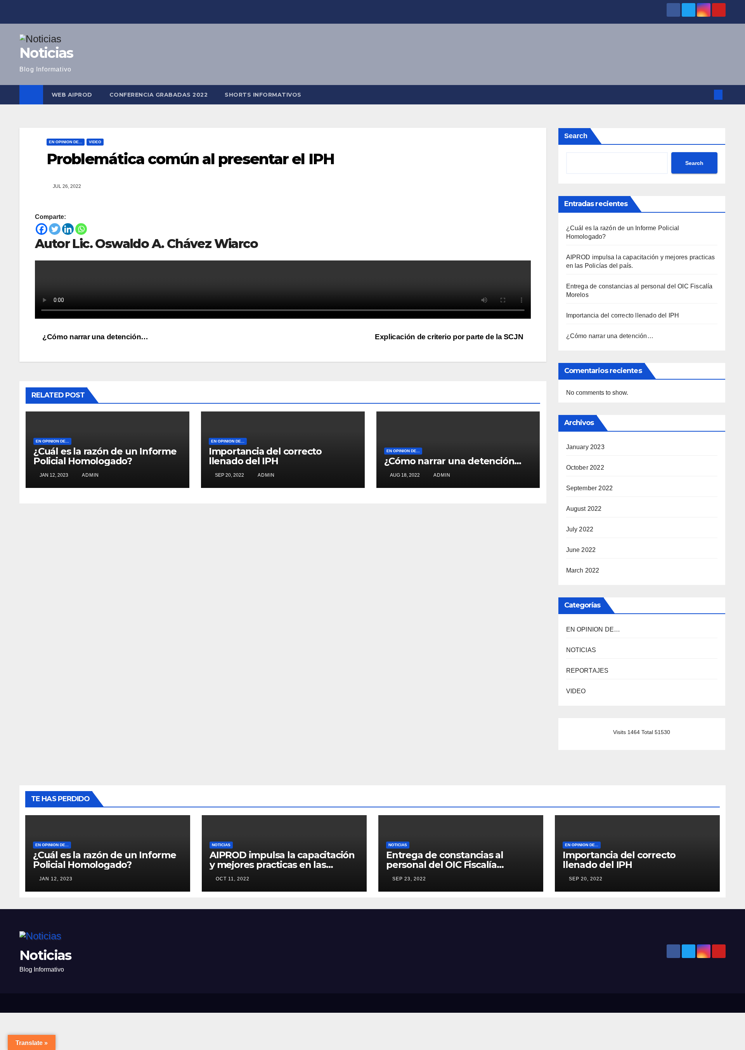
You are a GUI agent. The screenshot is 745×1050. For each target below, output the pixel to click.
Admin (90, 475)
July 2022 (580, 529)
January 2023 (585, 447)
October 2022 (585, 467)
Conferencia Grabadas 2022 (158, 94)
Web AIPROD (72, 94)
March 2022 (582, 570)
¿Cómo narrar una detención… (94, 337)
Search (575, 136)
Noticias (46, 52)
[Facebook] (41, 229)
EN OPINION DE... (65, 142)
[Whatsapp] (81, 229)
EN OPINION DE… (593, 629)
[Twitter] (55, 229)
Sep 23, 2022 (409, 879)
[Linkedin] (68, 229)
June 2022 (581, 550)
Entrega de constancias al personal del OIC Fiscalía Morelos (444, 864)
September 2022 (589, 488)
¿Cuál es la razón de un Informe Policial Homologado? (105, 456)
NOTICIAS (581, 650)
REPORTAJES (587, 670)
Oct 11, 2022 (232, 879)
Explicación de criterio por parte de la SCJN (450, 337)
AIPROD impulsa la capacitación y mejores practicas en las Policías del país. (282, 864)
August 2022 (584, 508)
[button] (705, 94)
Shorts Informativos (263, 94)
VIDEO (95, 142)
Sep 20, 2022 (586, 879)
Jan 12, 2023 (56, 879)
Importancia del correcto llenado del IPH (265, 456)
